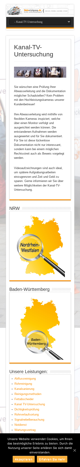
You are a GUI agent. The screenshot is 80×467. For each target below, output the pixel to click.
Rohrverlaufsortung (26, 414)
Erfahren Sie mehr (52, 459)
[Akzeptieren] (74, 450)
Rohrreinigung (23, 383)
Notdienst (20, 424)
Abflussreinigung (25, 378)
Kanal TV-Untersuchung (29, 404)
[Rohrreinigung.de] (40, 10)
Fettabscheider (24, 399)
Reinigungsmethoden (27, 394)
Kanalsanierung (24, 389)
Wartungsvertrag (25, 430)
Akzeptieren (23, 459)
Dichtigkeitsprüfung (26, 409)
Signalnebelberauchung (29, 419)
